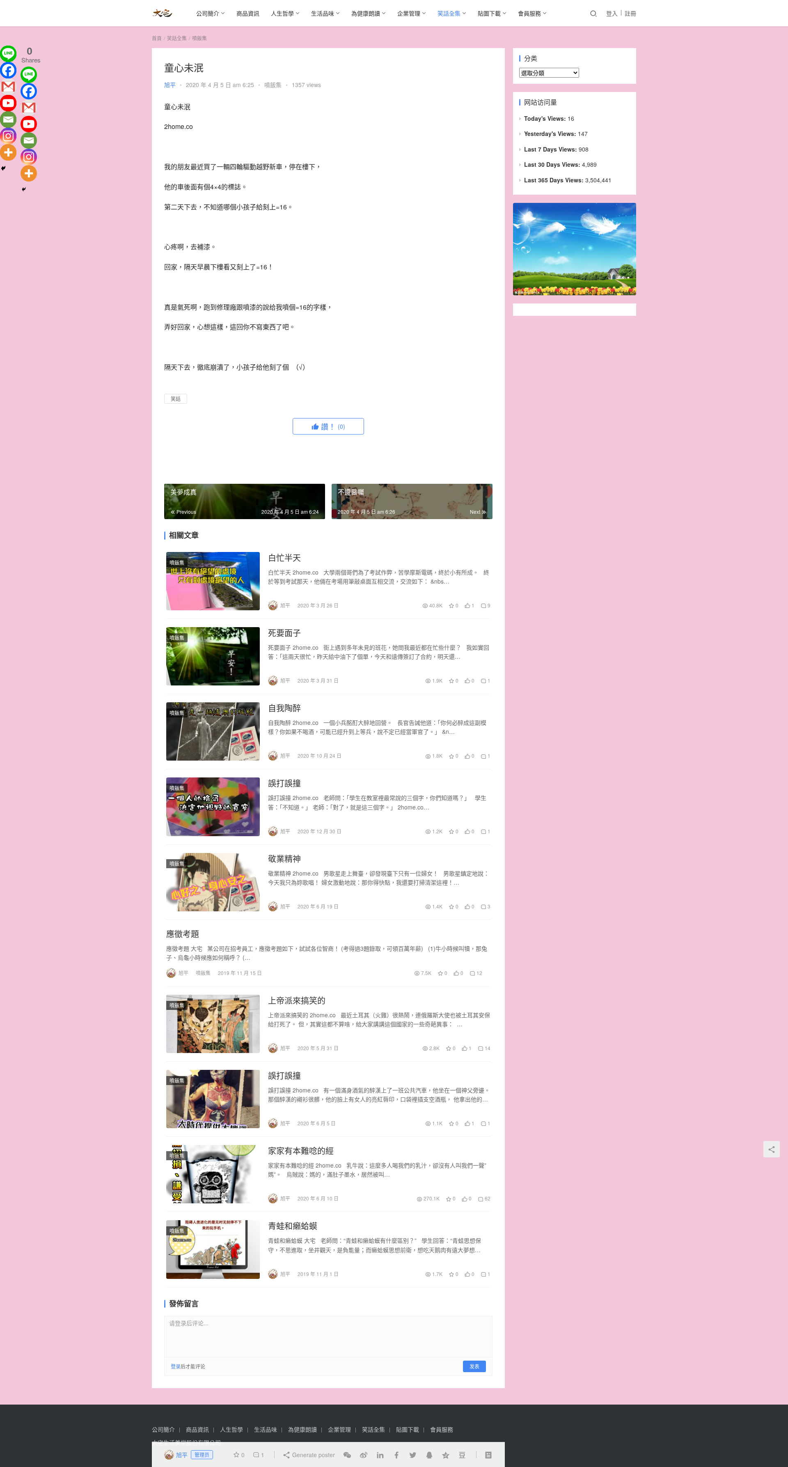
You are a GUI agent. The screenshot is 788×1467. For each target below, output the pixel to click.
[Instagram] (8, 136)
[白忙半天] (213, 581)
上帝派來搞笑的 (296, 1000)
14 (486, 1047)
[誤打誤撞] (213, 806)
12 (478, 972)
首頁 (157, 37)
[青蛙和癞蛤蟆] (213, 1249)
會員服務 (529, 13)
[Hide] (3, 168)
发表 (474, 1366)
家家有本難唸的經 (301, 1151)
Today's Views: (546, 118)
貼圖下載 (489, 13)
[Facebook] (8, 70)
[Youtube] (8, 103)
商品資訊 (247, 13)
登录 (176, 1366)
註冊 (630, 13)
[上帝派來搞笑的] (213, 1024)
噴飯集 (273, 84)
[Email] (8, 119)
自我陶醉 (284, 708)
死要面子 (284, 633)
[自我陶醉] (213, 731)
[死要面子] (213, 656)
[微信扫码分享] (347, 1455)
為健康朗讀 (365, 13)
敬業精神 (284, 859)
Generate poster (313, 1455)
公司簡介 (207, 13)
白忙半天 (284, 557)
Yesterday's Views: (551, 133)
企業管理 (408, 13)
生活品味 (322, 13)
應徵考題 (182, 934)
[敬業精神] (213, 882)
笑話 (176, 398)
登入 (612, 13)
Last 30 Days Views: (553, 164)
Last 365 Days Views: (554, 180)
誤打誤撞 (284, 783)
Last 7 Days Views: (551, 149)
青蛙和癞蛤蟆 (292, 1226)
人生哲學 (282, 13)
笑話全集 (449, 13)
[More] (8, 152)
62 (486, 1198)
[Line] (8, 54)
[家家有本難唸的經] (213, 1174)
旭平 (170, 84)
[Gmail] (8, 86)
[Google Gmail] (29, 107)
